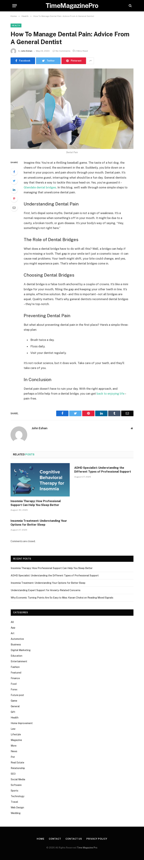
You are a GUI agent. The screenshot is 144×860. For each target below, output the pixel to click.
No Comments (63, 51)
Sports (14, 790)
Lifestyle (16, 734)
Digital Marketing (21, 650)
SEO (13, 773)
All (12, 622)
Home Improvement (22, 723)
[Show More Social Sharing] (90, 60)
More (14, 745)
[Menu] (14, 6)
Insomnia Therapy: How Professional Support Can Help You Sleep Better (36, 503)
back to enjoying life (110, 393)
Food (14, 683)
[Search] (130, 6)
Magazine (16, 740)
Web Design (17, 807)
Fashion (15, 667)
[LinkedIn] (14, 189)
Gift (13, 712)
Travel (14, 801)
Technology (17, 796)
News (14, 751)
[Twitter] (14, 180)
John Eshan (26, 51)
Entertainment (19, 661)
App (13, 627)
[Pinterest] (14, 198)
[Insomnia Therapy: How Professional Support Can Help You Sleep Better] (40, 479)
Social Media (18, 779)
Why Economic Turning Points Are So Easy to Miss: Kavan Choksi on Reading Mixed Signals (62, 597)
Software (16, 785)
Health (16, 25)
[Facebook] (14, 171)
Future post (17, 695)
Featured (16, 672)
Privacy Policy (96, 839)
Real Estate (17, 762)
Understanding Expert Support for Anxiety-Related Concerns (45, 590)
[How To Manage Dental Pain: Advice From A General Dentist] (72, 108)
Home (40, 839)
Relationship (18, 768)
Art (12, 633)
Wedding (16, 813)
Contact (55, 839)
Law (13, 728)
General (15, 706)
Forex (14, 689)
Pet (13, 757)
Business (16, 644)
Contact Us (74, 839)
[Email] (14, 207)
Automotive (17, 638)
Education (16, 655)
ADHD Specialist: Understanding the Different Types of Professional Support (102, 469)
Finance (15, 678)
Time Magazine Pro (87, 847)
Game (14, 700)
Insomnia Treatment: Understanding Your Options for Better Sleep (39, 522)
